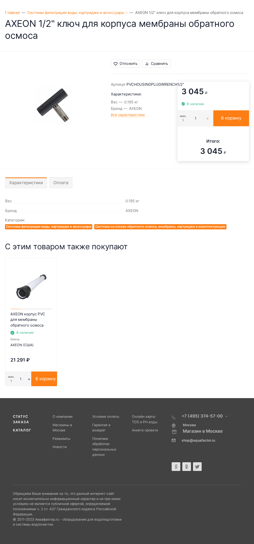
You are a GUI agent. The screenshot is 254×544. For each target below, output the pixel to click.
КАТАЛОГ (22, 430)
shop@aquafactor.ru (198, 440)
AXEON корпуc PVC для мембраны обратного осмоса (27, 320)
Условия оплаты (105, 416)
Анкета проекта (145, 430)
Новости (60, 447)
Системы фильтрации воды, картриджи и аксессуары (48, 226)
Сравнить (159, 63)
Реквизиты (61, 439)
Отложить (128, 63)
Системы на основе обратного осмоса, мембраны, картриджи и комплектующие (160, 226)
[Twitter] (197, 466)
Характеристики (26, 182)
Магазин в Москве (203, 431)
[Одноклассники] (186, 466)
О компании (62, 416)
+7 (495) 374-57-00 (203, 416)
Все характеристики (128, 115)
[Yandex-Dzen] (176, 466)
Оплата (60, 182)
